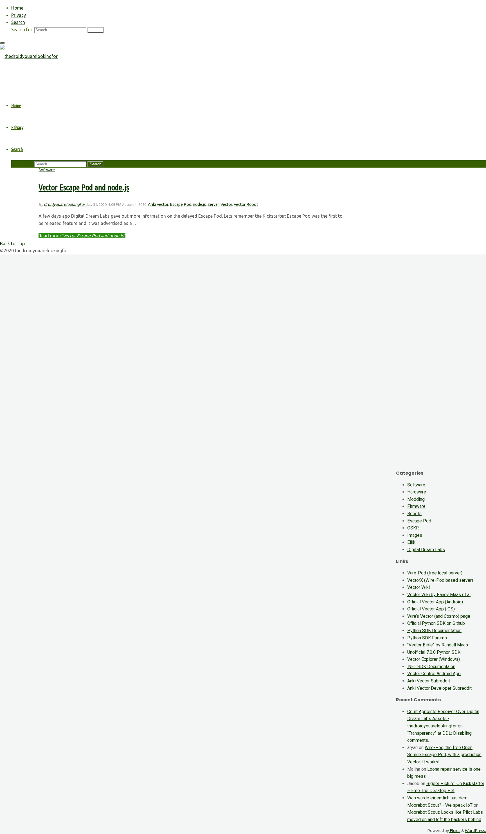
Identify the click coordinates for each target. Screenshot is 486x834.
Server (213, 204)
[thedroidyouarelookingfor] (29, 56)
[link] (18, 22)
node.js (199, 204)
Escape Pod (180, 204)
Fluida (454, 830)
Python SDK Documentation (434, 630)
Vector (226, 204)
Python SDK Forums (427, 638)
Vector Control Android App (434, 673)
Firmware (416, 506)
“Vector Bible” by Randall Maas (437, 645)
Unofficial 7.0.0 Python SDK (433, 652)
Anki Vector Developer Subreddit (439, 688)
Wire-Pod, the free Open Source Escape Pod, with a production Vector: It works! (444, 755)
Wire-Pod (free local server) (434, 573)
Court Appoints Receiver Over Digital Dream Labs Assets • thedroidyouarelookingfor (443, 719)
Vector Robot (246, 204)
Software (47, 170)
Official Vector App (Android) (435, 602)
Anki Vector (158, 204)
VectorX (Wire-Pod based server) (440, 580)
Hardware (416, 492)
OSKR (413, 528)
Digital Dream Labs (426, 549)
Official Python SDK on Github (436, 623)
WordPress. (475, 830)
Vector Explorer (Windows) (433, 659)
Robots (414, 513)
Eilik (411, 542)
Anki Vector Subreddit (428, 681)
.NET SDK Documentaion (431, 666)
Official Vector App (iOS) (431, 609)
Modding (416, 499)
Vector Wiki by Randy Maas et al (439, 594)
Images (414, 535)
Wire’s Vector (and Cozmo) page (438, 616)
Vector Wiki (418, 587)
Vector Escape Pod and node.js (84, 187)
